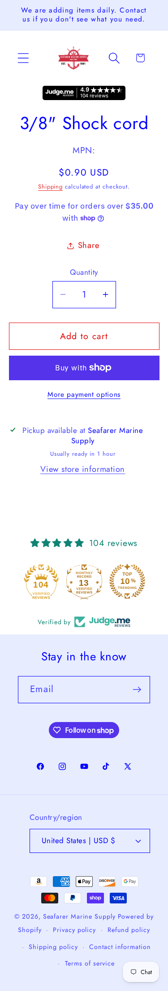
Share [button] (88, 245)
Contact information (120, 946)
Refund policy (129, 929)
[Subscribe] (137, 689)
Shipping (50, 186)
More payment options (84, 394)
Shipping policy (53, 946)
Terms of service (90, 963)
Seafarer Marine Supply (79, 916)
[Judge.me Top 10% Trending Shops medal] (127, 581)
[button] (23, 58)
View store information (82, 469)
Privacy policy (74, 929)
